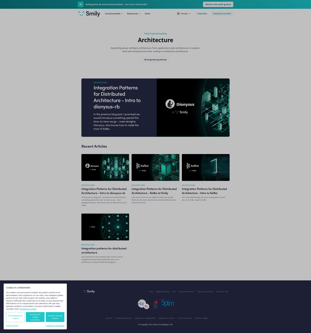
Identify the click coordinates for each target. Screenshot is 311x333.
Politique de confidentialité (55, 326)
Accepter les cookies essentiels (35, 317)
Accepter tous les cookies (55, 317)
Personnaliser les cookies (15, 317)
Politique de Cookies (27, 309)
